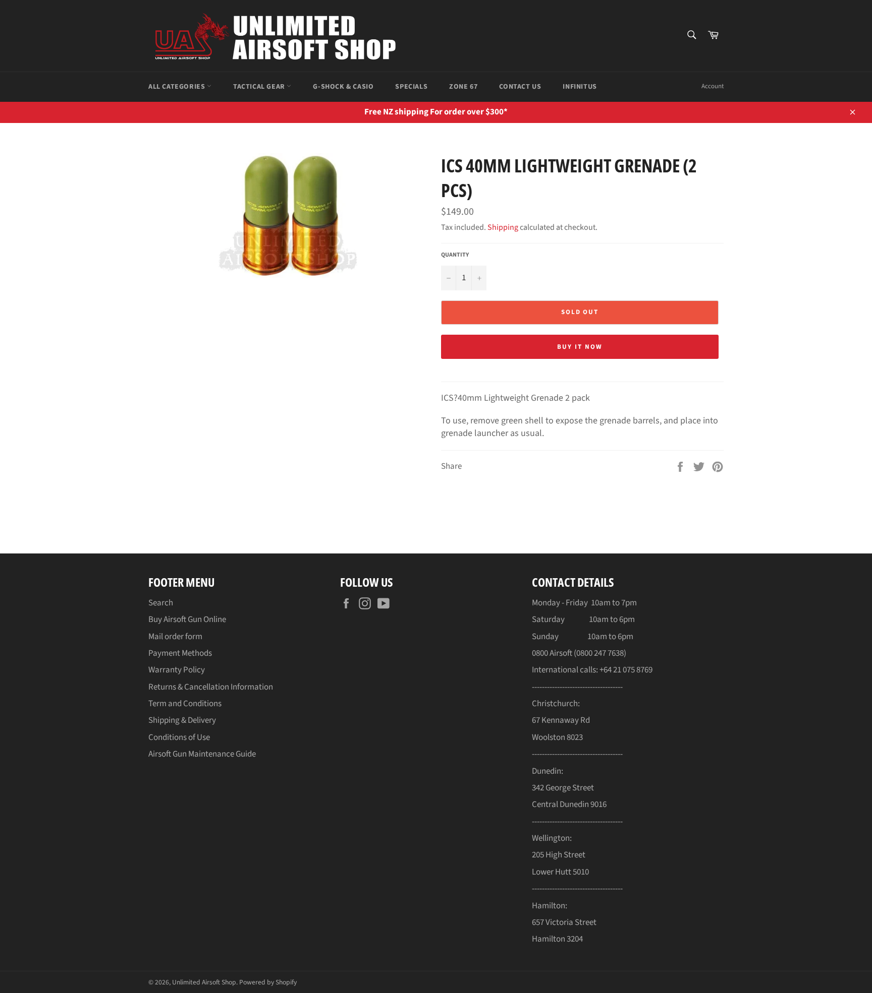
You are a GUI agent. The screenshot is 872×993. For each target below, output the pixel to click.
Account (712, 86)
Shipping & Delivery (182, 720)
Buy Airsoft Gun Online (187, 619)
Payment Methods (180, 653)
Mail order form (175, 637)
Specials (411, 87)
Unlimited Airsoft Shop (204, 982)
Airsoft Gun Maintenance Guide (202, 754)
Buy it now (580, 346)
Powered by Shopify (268, 982)
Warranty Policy (176, 670)
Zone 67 (463, 87)
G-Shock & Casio (343, 87)
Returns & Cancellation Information (210, 687)
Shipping (502, 227)
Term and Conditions (185, 704)
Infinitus (579, 87)
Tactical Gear (260, 87)
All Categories (177, 87)
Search (160, 603)
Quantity (455, 255)
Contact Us (520, 87)
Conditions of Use (179, 737)
